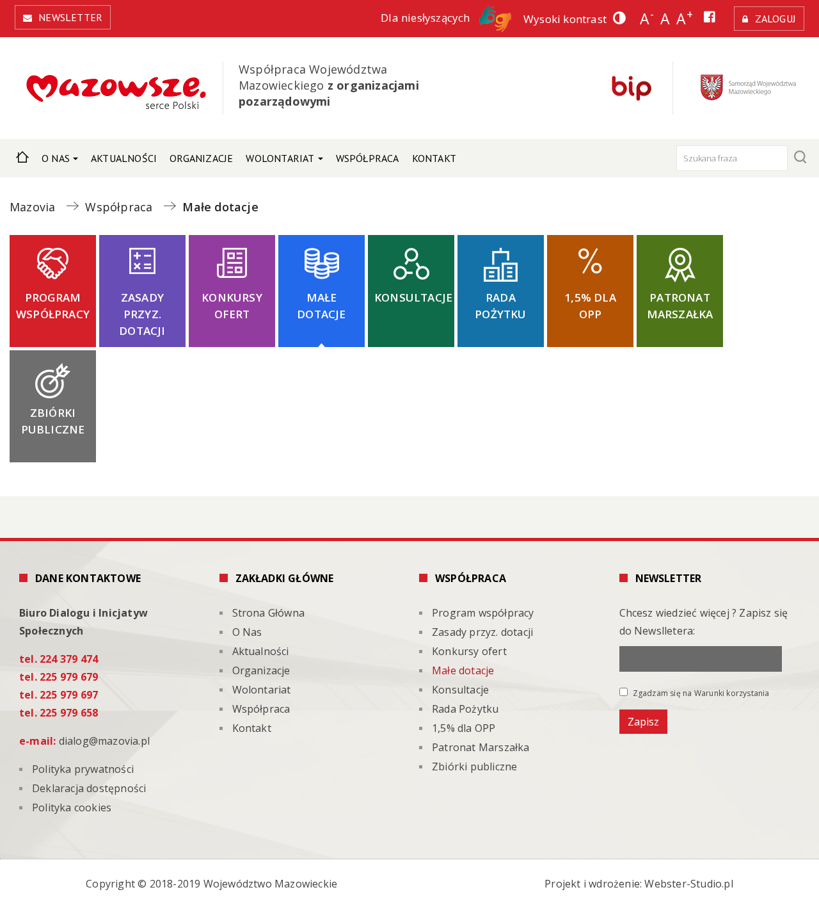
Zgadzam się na (700, 693)
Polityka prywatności (83, 769)
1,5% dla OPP (590, 305)
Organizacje (201, 158)
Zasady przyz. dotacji (142, 314)
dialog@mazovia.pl (104, 741)
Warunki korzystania (732, 693)
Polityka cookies (71, 807)
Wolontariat (280, 158)
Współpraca (367, 158)
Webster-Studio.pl (688, 884)
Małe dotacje (321, 305)
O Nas (56, 158)
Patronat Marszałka (680, 305)
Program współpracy (53, 305)
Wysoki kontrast (565, 19)
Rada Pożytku (500, 305)
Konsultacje (413, 297)
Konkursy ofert (232, 305)
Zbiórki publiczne (53, 421)
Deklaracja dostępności (89, 788)
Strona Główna (22, 155)
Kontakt (434, 158)
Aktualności (124, 158)
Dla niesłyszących (427, 17)
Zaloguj (775, 18)
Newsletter (70, 17)
